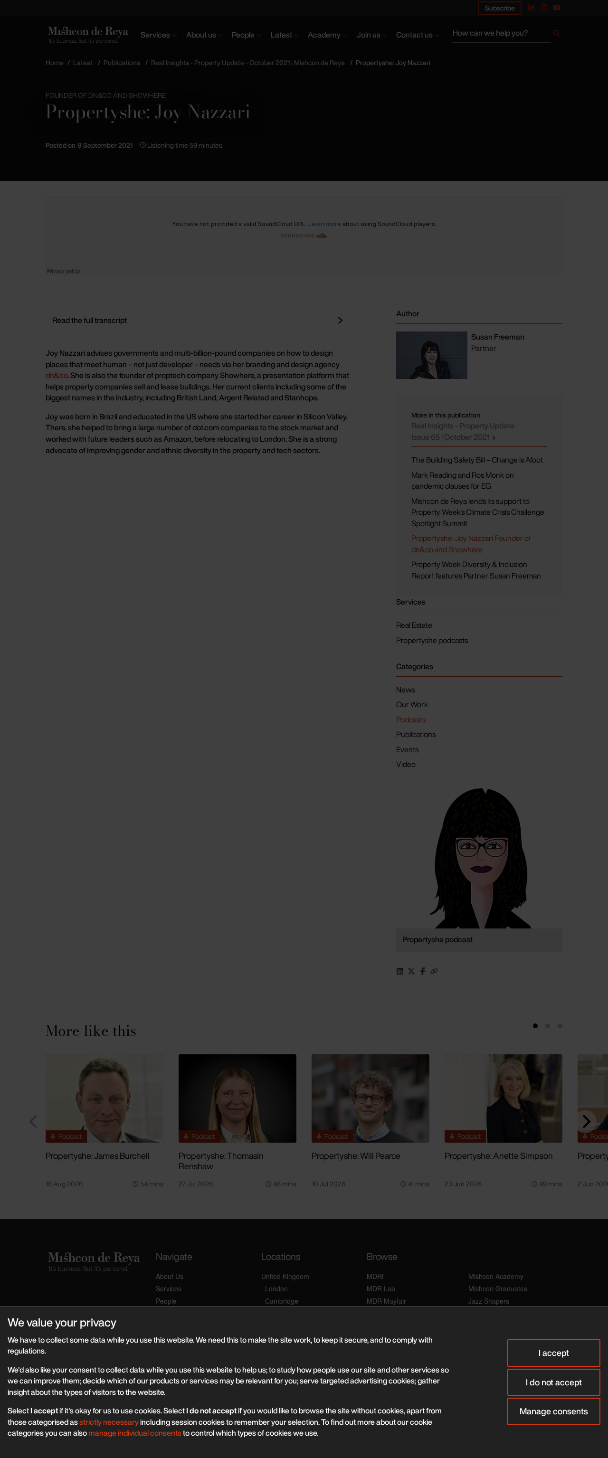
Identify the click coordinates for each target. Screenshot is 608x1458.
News (405, 689)
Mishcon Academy (495, 1276)
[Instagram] (544, 7)
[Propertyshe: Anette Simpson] (503, 1098)
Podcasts (411, 719)
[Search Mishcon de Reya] (507, 35)
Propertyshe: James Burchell (98, 1155)
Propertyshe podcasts (432, 640)
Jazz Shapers (488, 1301)
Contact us (414, 34)
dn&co (56, 375)
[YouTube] (556, 7)
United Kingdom (285, 1276)
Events (407, 749)
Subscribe (500, 8)
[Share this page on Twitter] (411, 971)
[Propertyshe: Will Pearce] (370, 1098)
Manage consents (554, 1411)
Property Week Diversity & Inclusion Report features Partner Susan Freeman (476, 570)
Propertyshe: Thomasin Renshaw (221, 1161)
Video (406, 764)
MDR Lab (381, 1288)
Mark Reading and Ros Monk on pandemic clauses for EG (462, 480)
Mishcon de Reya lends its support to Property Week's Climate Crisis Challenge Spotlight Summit (477, 512)
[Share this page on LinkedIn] (400, 971)
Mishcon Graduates (497, 1288)
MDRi (375, 1276)
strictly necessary (109, 1422)
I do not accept (554, 1382)
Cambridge (281, 1301)
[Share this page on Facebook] (423, 971)
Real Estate (414, 625)
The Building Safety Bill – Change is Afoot (477, 459)
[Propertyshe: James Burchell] (104, 1098)
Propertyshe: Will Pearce (356, 1155)
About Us (169, 1276)
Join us (368, 34)
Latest (281, 34)
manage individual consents (134, 1433)
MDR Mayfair (386, 1301)
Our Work (412, 704)
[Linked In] (531, 7)
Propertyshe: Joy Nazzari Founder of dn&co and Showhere (471, 543)
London (276, 1288)
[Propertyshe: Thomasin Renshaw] (237, 1098)
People (243, 34)
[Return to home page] (87, 35)
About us (201, 34)
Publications (122, 62)
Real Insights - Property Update (462, 431)
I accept (554, 1352)
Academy (324, 34)
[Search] (556, 35)
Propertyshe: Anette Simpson (499, 1155)
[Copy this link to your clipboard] (434, 971)
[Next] (585, 1121)
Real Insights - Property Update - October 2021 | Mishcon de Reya (248, 62)
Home (55, 62)
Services (155, 34)
